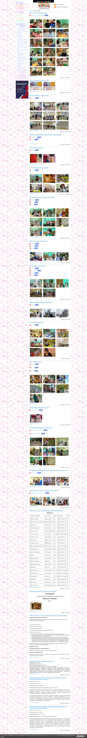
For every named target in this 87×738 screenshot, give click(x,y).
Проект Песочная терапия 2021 (38, 241)
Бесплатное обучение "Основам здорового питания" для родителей (22, 73)
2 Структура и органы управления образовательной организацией (22, 31)
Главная (31, 10)
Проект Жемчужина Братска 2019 (39, 407)
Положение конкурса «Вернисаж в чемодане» (43, 591)
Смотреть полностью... (34, 76)
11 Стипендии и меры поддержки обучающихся (21, 58)
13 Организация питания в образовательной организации (22, 65)
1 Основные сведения (21, 28)
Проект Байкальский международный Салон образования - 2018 (48, 470)
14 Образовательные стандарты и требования (21, 68)
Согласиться (80, 736)
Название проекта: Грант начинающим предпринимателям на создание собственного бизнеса (47, 678)
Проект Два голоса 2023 (36, 147)
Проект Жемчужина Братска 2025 (39, 80)
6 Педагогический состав (21, 39)
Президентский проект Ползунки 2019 (40, 427)
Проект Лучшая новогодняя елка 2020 (40, 302)
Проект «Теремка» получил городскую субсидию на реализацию (48, 615)
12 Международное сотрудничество (20, 61)
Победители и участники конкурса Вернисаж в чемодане (46, 510)
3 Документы (19, 34)
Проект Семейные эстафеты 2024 (39, 95)
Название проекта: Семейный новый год (41, 661)
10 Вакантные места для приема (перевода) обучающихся (21, 54)
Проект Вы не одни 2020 (36, 322)
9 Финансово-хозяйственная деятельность (22, 51)
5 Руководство (19, 37)
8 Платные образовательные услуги (22, 47)
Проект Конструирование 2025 (38, 13)
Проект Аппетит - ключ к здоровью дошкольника (43, 490)
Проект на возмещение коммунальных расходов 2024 (45, 134)
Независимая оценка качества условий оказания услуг (22, 78)
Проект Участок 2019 (35, 361)
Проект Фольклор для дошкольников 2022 (41, 197)
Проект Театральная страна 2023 (38, 167)
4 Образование (19, 35)
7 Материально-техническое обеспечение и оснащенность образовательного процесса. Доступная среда (22, 43)
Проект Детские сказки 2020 (37, 266)
